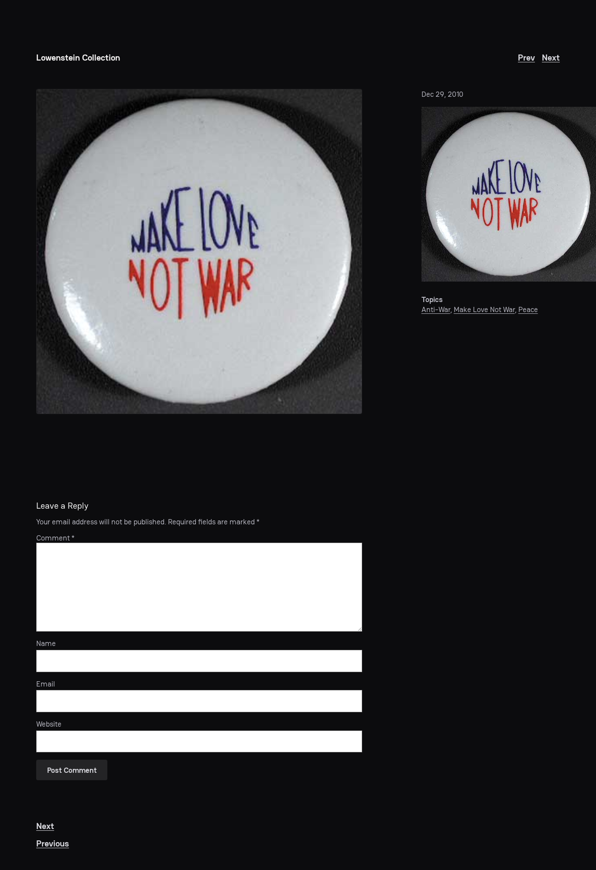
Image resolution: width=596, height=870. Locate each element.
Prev (526, 57)
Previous (52, 843)
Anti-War (435, 309)
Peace (528, 309)
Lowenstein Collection (78, 57)
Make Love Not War (484, 309)
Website (49, 724)
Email (45, 684)
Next (551, 57)
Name (46, 643)
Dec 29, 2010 (442, 94)
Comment (55, 538)
